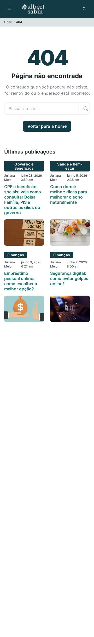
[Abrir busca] (84, 8)
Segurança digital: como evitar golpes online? (69, 278)
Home (8, 22)
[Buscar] (85, 108)
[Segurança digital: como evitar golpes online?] (70, 320)
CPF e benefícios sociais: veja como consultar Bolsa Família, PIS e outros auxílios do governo (22, 199)
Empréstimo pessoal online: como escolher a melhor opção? (20, 281)
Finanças (15, 255)
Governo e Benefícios (24, 166)
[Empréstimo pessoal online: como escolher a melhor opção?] (24, 320)
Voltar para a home (47, 126)
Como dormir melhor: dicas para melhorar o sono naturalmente (68, 194)
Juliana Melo (9, 178)
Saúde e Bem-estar (70, 166)
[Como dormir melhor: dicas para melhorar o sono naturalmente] (70, 244)
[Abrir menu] (9, 9)
